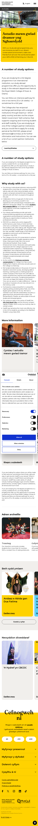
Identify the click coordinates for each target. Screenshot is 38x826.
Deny (19, 449)
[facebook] (2, 791)
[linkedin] (20, 791)
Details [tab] (19, 380)
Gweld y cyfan (19, 622)
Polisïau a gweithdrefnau (11, 786)
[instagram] (14, 791)
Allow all (19, 437)
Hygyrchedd (6, 783)
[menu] (35, 3)
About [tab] (31, 380)
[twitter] (8, 791)
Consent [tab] (7, 380)
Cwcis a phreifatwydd (10, 780)
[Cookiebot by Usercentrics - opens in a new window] (28, 375)
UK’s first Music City (10, 302)
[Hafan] (7, 3)
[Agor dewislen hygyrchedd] (35, 823)
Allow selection (19, 443)
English (27, 3)
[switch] (33, 417)
